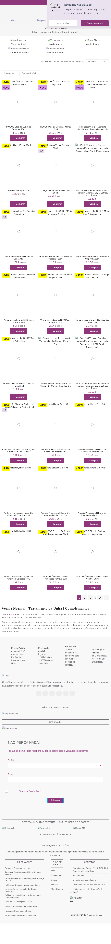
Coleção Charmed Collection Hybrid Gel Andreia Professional (18, 450)
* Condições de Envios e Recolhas (20, 916)
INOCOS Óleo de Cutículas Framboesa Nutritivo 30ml (55, 577)
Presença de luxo (94, 915)
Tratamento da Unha (18, 52)
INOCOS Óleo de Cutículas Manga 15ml (55, 128)
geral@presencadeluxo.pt (84, 880)
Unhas (54, 880)
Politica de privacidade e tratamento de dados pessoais (23, 896)
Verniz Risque (92, 44)
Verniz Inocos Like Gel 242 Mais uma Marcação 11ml (55, 257)
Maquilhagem (57, 889)
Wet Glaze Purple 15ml (18, 190)
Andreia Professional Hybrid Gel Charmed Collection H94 (18, 514)
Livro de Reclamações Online (18, 902)
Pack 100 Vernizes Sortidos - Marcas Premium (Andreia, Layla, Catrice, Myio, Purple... (92, 385)
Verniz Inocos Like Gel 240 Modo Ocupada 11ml (18, 321)
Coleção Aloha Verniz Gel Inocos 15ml (55, 191)
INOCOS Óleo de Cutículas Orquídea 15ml (18, 128)
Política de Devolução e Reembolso (21, 906)
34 (100, 598)
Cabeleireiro (56, 875)
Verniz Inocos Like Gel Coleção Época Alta (18, 257)
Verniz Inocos (55, 44)
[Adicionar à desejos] (32, 82)
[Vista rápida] (32, 88)
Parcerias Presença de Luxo (18, 911)
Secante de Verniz (55, 52)
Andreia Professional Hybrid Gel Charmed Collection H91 (18, 577)
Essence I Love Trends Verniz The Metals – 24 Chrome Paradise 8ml (55, 384)
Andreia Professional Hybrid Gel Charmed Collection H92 (92, 514)
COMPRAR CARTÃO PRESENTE (55, 834)
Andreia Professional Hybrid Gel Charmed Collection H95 (92, 450)
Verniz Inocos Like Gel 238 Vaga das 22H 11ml (92, 321)
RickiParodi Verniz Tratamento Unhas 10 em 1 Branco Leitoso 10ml (92, 128)
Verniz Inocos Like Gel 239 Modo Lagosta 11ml (55, 321)
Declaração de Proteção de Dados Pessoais (20, 890)
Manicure (11, 614)
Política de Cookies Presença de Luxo (22, 885)
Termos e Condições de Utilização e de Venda (23, 873)
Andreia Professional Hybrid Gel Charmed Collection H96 (55, 450)
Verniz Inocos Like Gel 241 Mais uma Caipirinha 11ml (92, 257)
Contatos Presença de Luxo (17, 868)
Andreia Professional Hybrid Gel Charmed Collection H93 (55, 514)
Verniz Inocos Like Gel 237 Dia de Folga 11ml (18, 384)
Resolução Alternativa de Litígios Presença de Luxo (24, 879)
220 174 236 (78, 875)
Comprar (20, 138)
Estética (54, 884)
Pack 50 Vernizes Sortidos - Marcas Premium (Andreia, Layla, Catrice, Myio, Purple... (92, 192)
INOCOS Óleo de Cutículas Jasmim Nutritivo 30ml (92, 577)
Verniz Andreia (18, 44)
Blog (53, 871)
